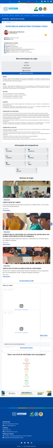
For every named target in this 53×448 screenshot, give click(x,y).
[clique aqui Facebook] (25, 443)
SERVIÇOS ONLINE (27, 15)
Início (4, 22)
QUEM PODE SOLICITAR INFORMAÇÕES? (14, 344)
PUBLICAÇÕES (42, 15)
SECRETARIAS (17, 15)
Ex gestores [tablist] (27, 70)
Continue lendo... (7, 210)
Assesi (21, 446)
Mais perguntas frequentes (26, 347)
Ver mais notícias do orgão (26, 280)
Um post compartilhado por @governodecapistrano (21, 350)
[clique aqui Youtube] (28, 443)
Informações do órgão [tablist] (27, 73)
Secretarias (8, 22)
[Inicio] (3, 15)
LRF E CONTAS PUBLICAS (35, 15)
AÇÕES (22, 15)
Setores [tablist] (27, 65)
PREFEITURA (6, 15)
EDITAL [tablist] (27, 62)
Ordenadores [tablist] (27, 68)
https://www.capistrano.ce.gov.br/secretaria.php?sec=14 (22, 49)
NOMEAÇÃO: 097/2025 (14, 37)
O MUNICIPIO (11, 15)
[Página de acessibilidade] (28, 1)
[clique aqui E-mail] (21, 443)
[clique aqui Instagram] (31, 443)
